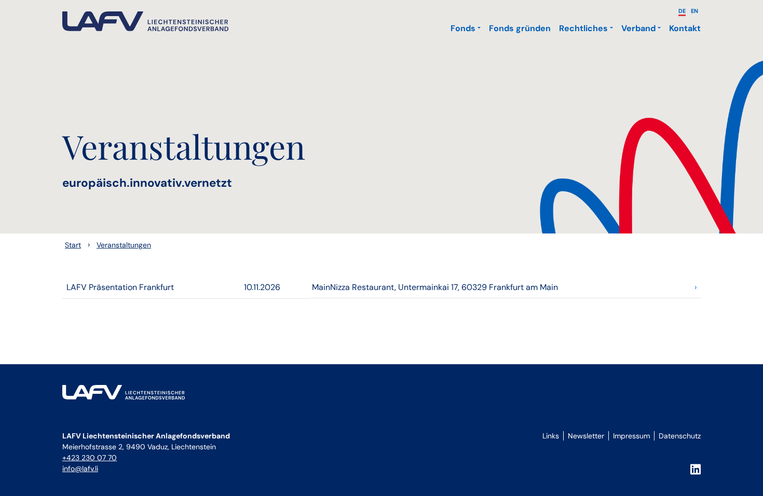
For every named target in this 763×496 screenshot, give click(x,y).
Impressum (631, 435)
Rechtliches (583, 28)
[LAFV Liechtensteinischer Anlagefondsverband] (145, 21)
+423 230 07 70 (89, 457)
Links (550, 435)
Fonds (463, 28)
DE (682, 11)
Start (73, 245)
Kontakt (685, 28)
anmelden (554, 447)
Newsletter (586, 435)
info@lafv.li (80, 468)
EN (694, 11)
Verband (638, 28)
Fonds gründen (520, 28)
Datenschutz (680, 435)
